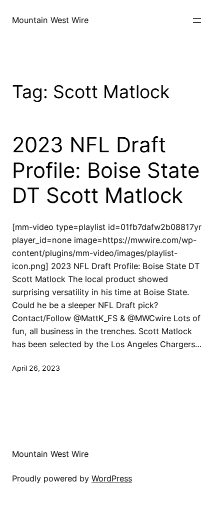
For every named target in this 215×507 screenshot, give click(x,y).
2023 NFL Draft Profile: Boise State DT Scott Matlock (106, 170)
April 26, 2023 (36, 368)
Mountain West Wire (50, 20)
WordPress (112, 478)
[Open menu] (197, 21)
